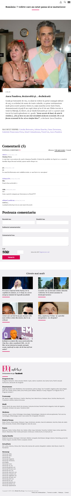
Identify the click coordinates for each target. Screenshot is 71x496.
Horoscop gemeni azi (8, 467)
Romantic (11, 381)
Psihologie (20, 414)
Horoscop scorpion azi (9, 474)
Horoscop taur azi (7, 470)
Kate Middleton (17, 389)
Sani (32, 398)
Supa (33, 430)
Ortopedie (35, 416)
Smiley (10, 390)
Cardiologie (5, 416)
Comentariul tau (8, 235)
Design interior (50, 438)
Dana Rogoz (63, 389)
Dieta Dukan (15, 422)
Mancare (5, 430)
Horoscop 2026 (6, 454)
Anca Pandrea (56, 132)
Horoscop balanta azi (8, 482)
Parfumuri (17, 398)
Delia (18, 390)
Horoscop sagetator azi (9, 475)
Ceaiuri (9, 414)
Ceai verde (25, 416)
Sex (44, 381)
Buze (49, 398)
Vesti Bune (55, 446)
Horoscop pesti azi (8, 479)
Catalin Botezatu (26, 129)
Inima (14, 414)
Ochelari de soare (14, 408)
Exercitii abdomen (46, 422)
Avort (20, 416)
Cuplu (30, 381)
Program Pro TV (59, 390)
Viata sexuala (19, 381)
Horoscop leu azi (7, 480)
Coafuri (23, 398)
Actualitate (6, 444)
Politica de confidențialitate (39, 492)
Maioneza (10, 432)
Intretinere (32, 422)
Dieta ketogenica (22, 424)
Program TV (50, 390)
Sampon (44, 398)
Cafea (29, 430)
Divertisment (7, 387)
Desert (4, 432)
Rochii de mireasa (22, 406)
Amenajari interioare (19, 438)
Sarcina (4, 414)
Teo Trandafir (46, 389)
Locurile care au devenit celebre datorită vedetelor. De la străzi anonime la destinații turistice (52, 293)
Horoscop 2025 (6, 455)
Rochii (7, 398)
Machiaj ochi (61, 398)
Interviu (11, 446)
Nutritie (55, 422)
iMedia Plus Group (19, 491)
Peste (18, 430)
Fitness (8, 422)
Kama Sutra (49, 381)
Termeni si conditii (52, 492)
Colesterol (43, 414)
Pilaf (14, 432)
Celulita (53, 398)
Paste (10, 430)
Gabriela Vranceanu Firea (13, 132)
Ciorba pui (31, 432)
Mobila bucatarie (7, 438)
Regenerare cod (44, 252)
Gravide (14, 440)
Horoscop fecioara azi (9, 469)
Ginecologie (27, 414)
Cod (3, 249)
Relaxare (21, 422)
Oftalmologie (14, 416)
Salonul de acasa (19, 400)
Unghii (11, 398)
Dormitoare (41, 438)
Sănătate (5, 412)
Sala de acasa (32, 424)
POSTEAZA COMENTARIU (10, 150)
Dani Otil (5, 390)
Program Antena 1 (7, 392)
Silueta (14, 424)
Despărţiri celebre (45, 446)
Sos (22, 430)
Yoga (26, 422)
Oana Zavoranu (54, 129)
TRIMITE (11, 257)
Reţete (4, 428)
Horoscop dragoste (8, 459)
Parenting (58, 438)
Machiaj (28, 398)
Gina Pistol (24, 390)
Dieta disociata (6, 424)
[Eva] (6, 2)
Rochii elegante (49, 406)
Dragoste (5, 381)
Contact (67, 492)
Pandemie (5, 448)
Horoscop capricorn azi (9, 472)
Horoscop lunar (7, 464)
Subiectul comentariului (11, 227)
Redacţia (61, 492)
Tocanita (44, 430)
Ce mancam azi (48, 432)
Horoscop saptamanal (9, 485)
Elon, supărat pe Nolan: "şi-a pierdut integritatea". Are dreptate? (51, 317)
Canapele (34, 438)
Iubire (34, 381)
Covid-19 (61, 446)
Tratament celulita (8, 400)
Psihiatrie (42, 416)
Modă (4, 404)
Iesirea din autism (33, 446)
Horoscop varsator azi (9, 477)
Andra (15, 390)
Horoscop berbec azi (8, 484)
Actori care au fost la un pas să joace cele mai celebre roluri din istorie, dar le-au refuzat (17, 318)
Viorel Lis (45, 132)
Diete (4, 422)
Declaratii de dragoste (16, 382)
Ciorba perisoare (22, 432)
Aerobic (38, 422)
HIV (30, 416)
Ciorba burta (39, 432)
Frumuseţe (6, 396)
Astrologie (5, 462)
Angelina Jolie (54, 389)
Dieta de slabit (62, 422)
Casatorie (39, 381)
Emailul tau (40, 219)
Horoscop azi (6, 457)
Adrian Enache (40, 129)
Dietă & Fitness (7, 420)
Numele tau (6, 219)
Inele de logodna (59, 406)
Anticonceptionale (52, 414)
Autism (30, 440)
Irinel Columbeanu (32, 132)
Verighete (5, 408)
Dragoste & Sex (7, 379)
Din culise (5, 446)
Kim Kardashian (28, 389)
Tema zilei (24, 446)
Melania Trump (41, 390)
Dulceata (38, 430)
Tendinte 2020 (24, 408)
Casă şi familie (7, 436)
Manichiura (38, 398)
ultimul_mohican (8, 200)
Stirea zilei (17, 446)
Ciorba (14, 430)
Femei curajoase (22, 440)
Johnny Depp (37, 389)
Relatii (25, 381)
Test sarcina (62, 414)
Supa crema (56, 430)
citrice (4, 155)
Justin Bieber (32, 390)
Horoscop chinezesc (8, 460)
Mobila (29, 438)
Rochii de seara (11, 406)
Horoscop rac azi (7, 465)
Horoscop (5, 452)
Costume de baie (33, 406)
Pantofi (41, 406)
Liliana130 (6, 179)
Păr (3, 398)
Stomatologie (35, 414)
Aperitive (63, 430)
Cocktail (49, 430)
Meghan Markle (7, 389)
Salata (25, 430)
